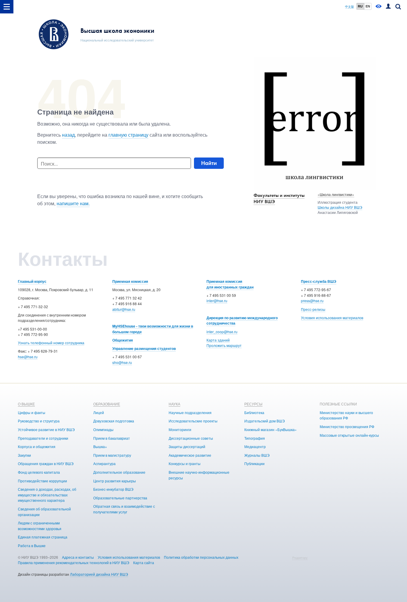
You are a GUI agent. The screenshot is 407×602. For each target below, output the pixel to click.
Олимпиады (103, 429)
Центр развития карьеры (114, 480)
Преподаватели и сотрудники (43, 438)
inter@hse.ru (216, 300)
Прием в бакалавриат (111, 438)
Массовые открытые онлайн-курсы (349, 435)
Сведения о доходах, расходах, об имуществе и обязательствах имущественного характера (47, 495)
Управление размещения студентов (144, 348)
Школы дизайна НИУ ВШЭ (340, 207)
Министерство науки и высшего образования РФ (346, 415)
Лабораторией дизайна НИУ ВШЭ (99, 574)
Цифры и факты (31, 412)
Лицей (98, 412)
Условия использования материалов (332, 317)
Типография (254, 438)
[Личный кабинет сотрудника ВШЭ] (388, 6)
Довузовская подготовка (113, 420)
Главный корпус (32, 281)
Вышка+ (100, 446)
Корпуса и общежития (36, 446)
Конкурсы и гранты (185, 463)
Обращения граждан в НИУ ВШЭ (46, 463)
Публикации (254, 463)
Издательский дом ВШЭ (264, 420)
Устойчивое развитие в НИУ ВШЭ (46, 429)
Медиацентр (255, 446)
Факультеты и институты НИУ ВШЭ (279, 198)
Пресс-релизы (313, 309)
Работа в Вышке (32, 545)
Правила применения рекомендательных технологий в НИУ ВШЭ (73, 562)
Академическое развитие (190, 455)
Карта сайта (143, 562)
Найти (209, 163)
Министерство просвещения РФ (347, 426)
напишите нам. (73, 203)
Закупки (24, 455)
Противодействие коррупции (42, 480)
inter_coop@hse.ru (221, 331)
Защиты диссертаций (187, 446)
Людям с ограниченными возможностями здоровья (39, 525)
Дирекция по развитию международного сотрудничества (242, 320)
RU (360, 6)
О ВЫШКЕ (26, 403)
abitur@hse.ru (123, 309)
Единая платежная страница (42, 536)
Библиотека (254, 412)
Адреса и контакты (78, 557)
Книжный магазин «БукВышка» (270, 429)
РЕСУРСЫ (253, 403)
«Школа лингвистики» (336, 194)
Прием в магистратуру (112, 455)
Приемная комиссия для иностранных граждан (230, 284)
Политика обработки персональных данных (201, 557)
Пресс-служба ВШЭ (318, 281)
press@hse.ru (312, 300)
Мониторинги (180, 429)
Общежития (122, 340)
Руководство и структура (39, 420)
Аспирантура (104, 463)
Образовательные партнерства (120, 497)
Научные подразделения (190, 412)
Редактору (299, 557)
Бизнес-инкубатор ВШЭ (113, 489)
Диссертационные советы (191, 438)
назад (68, 134)
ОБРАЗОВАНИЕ (106, 403)
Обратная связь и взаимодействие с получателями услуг (124, 509)
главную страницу (128, 134)
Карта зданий (218, 339)
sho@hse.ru (122, 362)
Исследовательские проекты (193, 420)
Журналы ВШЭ (257, 455)
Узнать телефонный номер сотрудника (51, 342)
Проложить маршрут (224, 345)
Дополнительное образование (119, 472)
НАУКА (174, 403)
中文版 (349, 6)
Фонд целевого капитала (39, 472)
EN (368, 6)
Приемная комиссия (130, 281)
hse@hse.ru (28, 356)
